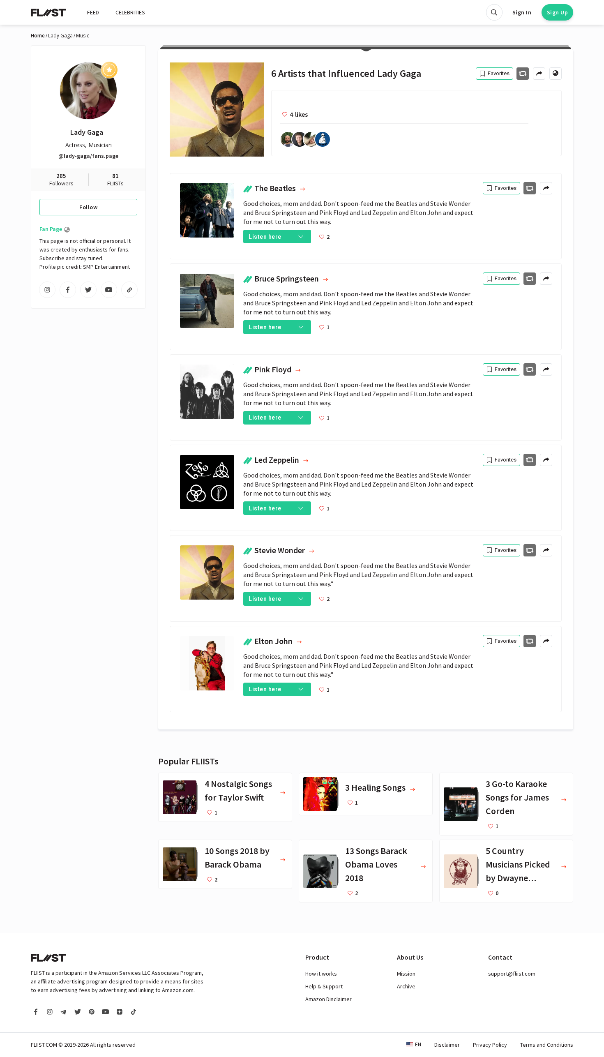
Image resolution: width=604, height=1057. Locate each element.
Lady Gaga (60, 36)
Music (82, 36)
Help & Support (324, 986)
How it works (321, 973)
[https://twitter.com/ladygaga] (88, 290)
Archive (406, 986)
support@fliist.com (511, 973)
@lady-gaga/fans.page (88, 155)
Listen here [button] (265, 236)
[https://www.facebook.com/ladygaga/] (68, 290)
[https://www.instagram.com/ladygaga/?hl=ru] (47, 290)
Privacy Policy (490, 1044)
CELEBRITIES (130, 12)
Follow (88, 207)
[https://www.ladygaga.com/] (129, 290)
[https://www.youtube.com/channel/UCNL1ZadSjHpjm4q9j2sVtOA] (109, 290)
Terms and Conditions (546, 1044)
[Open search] (494, 12)
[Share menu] (539, 73)
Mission (406, 973)
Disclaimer (447, 1044)
